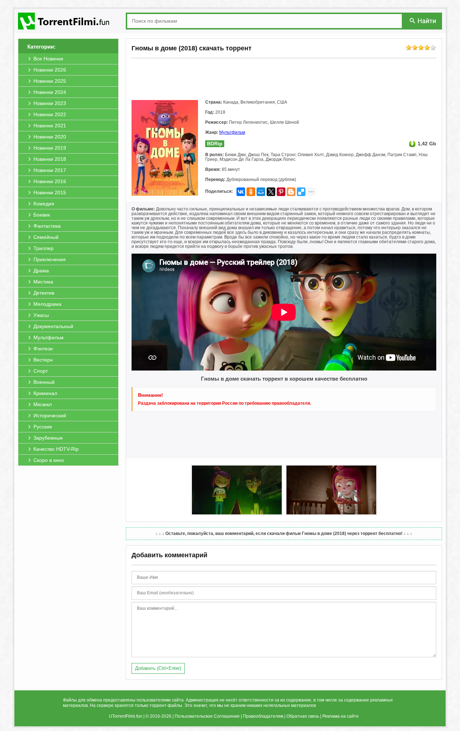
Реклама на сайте (340, 716)
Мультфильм (232, 132)
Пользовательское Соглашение (207, 716)
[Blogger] (291, 191)
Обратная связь (302, 716)
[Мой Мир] (261, 191)
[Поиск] (423, 21)
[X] (271, 191)
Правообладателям (263, 716)
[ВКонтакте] (240, 191)
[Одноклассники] (251, 191)
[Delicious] (301, 191)
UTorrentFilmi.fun (125, 716)
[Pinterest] (281, 191)
